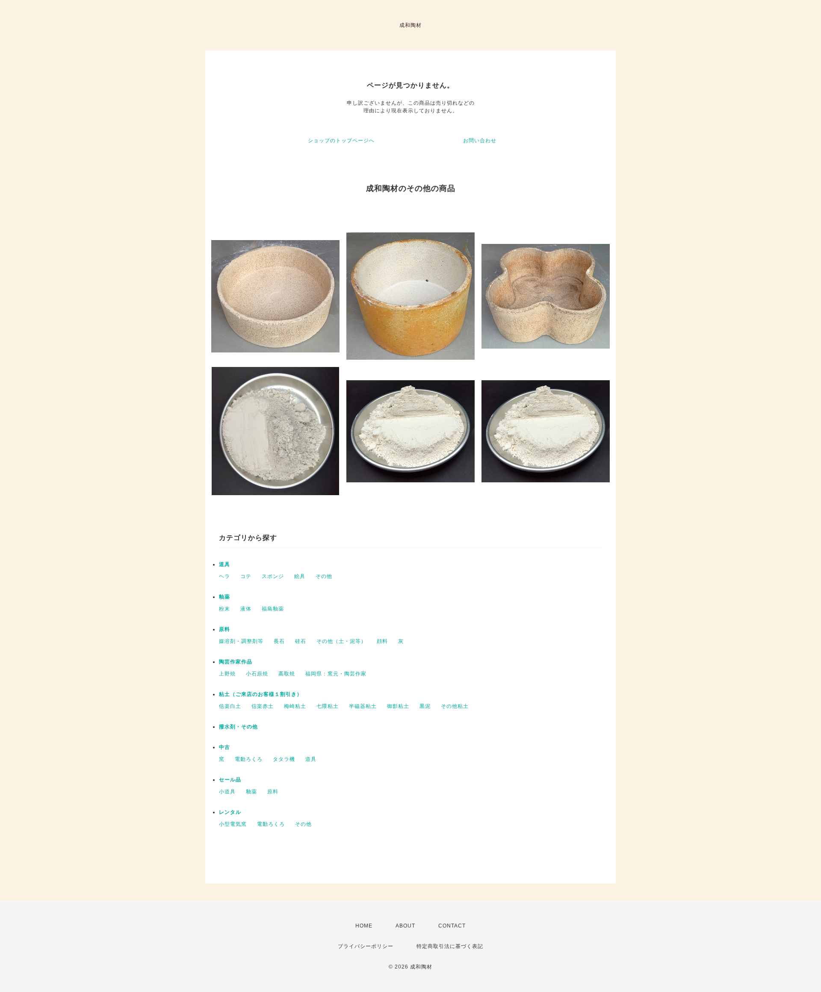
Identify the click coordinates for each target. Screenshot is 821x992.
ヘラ (224, 576)
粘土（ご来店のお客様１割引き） (260, 694)
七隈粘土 (327, 706)
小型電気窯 (233, 824)
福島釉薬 (273, 609)
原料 (224, 629)
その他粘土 (455, 706)
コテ (245, 576)
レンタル (230, 812)
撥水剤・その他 (238, 727)
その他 (324, 576)
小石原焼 (257, 674)
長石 (279, 641)
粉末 (224, 609)
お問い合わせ (479, 141)
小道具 (227, 792)
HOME (363, 926)
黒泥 (425, 706)
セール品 (230, 780)
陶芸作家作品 (235, 662)
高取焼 (286, 674)
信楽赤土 (262, 706)
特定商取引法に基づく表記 (449, 946)
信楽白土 (230, 706)
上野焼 (227, 674)
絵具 (299, 576)
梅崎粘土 (295, 706)
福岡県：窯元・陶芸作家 (335, 674)
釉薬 (224, 597)
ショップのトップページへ (341, 141)
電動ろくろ (249, 759)
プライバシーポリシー (365, 946)
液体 (245, 609)
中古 (224, 747)
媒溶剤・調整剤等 (241, 641)
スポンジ (273, 576)
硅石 (300, 641)
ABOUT (405, 926)
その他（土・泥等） (341, 641)
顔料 (382, 641)
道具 (224, 564)
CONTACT (452, 926)
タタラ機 (284, 759)
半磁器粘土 (363, 706)
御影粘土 (398, 706)
